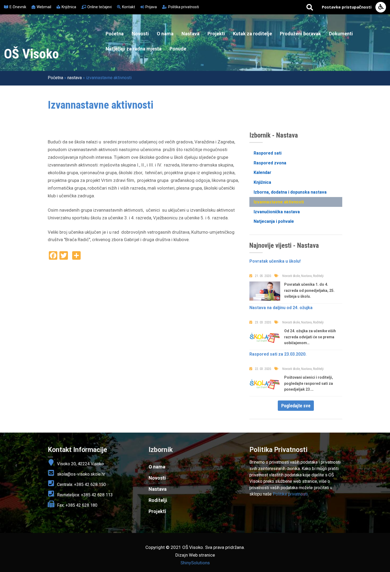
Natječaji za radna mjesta (134, 49)
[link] (295, 450)
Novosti (140, 33)
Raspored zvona (270, 162)
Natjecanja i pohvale (274, 221)
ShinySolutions (195, 562)
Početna (115, 33)
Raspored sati (267, 153)
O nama (165, 33)
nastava (74, 77)
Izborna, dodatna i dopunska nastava (290, 192)
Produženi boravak (300, 33)
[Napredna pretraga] (309, 7)
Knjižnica (262, 182)
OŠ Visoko (31, 54)
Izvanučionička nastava (277, 211)
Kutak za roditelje (252, 33)
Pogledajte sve (295, 405)
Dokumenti (341, 33)
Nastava (190, 33)
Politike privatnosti (290, 494)
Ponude (178, 49)
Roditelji (158, 500)
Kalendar (262, 172)
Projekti (216, 33)
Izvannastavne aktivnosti (279, 201)
